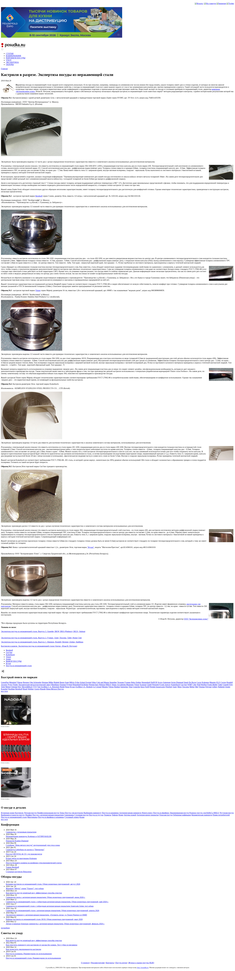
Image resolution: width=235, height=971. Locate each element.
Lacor (199, 682)
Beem (62, 682)
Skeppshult (145, 682)
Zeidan (138, 682)
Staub (186, 682)
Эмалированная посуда (179, 813)
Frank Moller (212, 685)
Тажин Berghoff (12, 867)
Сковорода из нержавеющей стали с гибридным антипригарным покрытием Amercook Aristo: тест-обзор (50, 906)
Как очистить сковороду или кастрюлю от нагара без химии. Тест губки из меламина (41, 945)
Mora (179, 687)
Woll (198, 685)
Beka (133, 682)
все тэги (4, 691)
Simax (114, 685)
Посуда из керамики (110, 813)
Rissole (43, 689)
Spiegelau (124, 687)
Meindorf (12, 682)
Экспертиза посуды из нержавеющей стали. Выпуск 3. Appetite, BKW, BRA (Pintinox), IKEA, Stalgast (43, 631)
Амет (175, 687)
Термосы (107, 815)
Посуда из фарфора (161, 813)
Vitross (111, 687)
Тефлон (115, 815)
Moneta (105, 687)
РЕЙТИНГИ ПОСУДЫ (15, 58)
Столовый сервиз (72, 817)
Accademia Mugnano (125, 685)
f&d (196, 687)
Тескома (120, 682)
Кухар (8, 663)
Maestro (213, 682)
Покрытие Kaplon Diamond (17, 841)
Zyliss (77, 682)
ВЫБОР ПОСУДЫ (14, 661)
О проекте (85, 963)
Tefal (3, 687)
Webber (31, 689)
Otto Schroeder (35, 682)
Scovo (160, 682)
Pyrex (10, 685)
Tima (130, 687)
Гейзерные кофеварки (182, 815)
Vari (38, 687)
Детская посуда (30, 813)
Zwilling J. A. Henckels (50, 687)
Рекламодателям (98, 963)
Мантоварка (32, 817)
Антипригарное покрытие (148, 815)
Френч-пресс (147, 813)
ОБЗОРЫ (10, 64)
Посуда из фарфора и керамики (51, 817)
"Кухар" (90, 547)
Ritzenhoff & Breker (81, 685)
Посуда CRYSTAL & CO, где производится (24, 854)
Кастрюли (19, 813)
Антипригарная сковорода (130, 813)
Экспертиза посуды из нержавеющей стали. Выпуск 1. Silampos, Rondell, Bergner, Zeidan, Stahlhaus (42, 642)
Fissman (63, 685)
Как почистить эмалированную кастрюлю (23, 949)
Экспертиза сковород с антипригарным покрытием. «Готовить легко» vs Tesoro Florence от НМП (46, 915)
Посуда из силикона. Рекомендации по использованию (29, 954)
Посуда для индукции (74, 813)
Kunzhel (4, 689)
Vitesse (19, 682)
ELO (218, 682)
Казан (82, 817)
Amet (67, 682)
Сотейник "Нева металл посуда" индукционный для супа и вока (33, 845)
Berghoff (38, 196)
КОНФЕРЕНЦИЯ (13, 56)
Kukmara (205, 682)
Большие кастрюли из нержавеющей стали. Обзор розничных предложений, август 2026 (43, 884)
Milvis (71, 682)
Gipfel (149, 685)
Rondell (230, 682)
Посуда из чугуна (96, 815)
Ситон (223, 682)
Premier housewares (157, 687)
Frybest (69, 685)
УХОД (8, 60)
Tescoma (185, 687)
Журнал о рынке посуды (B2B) (141, 963)
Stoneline (113, 682)
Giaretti (226, 685)
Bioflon (204, 685)
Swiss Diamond (177, 682)
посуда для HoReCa (205, 813)
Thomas (202, 687)
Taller (220, 685)
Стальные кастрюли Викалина (18, 872)
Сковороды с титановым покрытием (21, 832)
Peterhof (169, 687)
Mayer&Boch (27, 687)
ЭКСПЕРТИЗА (12, 62)
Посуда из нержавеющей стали (19, 666)
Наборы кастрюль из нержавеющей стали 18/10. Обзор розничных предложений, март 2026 (44, 919)
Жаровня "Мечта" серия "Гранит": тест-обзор (25, 888)
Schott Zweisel (85, 682)
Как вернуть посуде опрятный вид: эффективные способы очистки (34, 893)
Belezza (102, 685)
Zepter (8, 659)
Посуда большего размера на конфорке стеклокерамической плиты (34, 863)
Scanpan (143, 685)
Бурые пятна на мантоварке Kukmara (21, 858)
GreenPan (5, 682)
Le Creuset (97, 687)
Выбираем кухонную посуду (13, 815)
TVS (35, 687)
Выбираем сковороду (92, 813)
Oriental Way (16, 687)
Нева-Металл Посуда (55, 689)
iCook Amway (165, 685)
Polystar (208, 687)
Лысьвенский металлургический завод (34, 685)
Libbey (215, 687)
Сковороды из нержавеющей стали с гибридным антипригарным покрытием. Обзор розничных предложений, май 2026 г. (57, 902)
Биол (143, 687)
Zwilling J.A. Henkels (84, 687)
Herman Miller (47, 682)
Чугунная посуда (227, 813)
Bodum (117, 687)
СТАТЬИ (9, 53)
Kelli (147, 687)
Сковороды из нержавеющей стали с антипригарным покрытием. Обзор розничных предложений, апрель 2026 (52, 910)
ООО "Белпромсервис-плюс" (196, 619)
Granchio (136, 687)
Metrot (8, 687)
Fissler (15, 685)
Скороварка (69, 815)
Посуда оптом (121, 963)
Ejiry (231, 685)
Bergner (26, 682)
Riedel (62, 687)
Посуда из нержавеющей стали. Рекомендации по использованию (33, 958)
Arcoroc (4, 685)
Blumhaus (55, 685)
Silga (94, 682)
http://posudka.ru (143, 967)
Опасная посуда (165, 815)
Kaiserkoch (10, 655)
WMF (189, 685)
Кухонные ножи (7, 813)
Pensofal (155, 685)
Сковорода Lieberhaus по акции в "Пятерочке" (25, 850)
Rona (67, 687)
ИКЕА (108, 685)
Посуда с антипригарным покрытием (48, 815)
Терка (62, 813)
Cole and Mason (102, 682)
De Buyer (192, 682)
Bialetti (56, 682)
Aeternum (167, 682)
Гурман (127, 682)
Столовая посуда (81, 815)
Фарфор (28, 815)
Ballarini (221, 687)
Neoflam (11, 689)
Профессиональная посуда (48, 813)
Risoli (25, 689)
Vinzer (38, 290)
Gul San (9, 652)
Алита (37, 689)
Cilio (194, 685)
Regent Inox (94, 685)
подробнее (5, 928)
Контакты (110, 963)
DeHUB (154, 682)
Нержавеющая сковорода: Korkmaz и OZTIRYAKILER (28, 836)
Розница (192, 813)
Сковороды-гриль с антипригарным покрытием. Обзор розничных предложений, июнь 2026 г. (45, 897)
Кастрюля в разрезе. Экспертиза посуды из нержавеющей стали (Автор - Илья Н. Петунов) (39, 646)
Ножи (120, 815)
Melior (192, 687)
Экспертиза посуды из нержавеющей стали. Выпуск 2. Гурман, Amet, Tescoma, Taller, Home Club (41, 638)
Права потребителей (221, 815)
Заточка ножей (130, 815)
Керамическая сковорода (202, 815)
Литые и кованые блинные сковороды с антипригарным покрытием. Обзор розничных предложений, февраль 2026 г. (55, 924)
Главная (4, 69)
